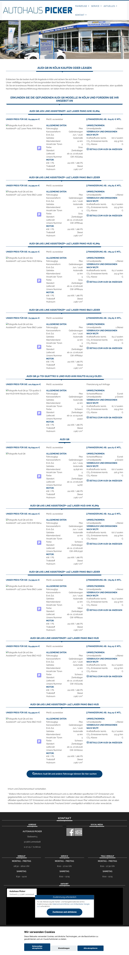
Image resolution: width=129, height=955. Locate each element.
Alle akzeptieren (90, 948)
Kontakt (80, 15)
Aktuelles (110, 6)
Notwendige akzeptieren (37, 947)
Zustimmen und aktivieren (65, 912)
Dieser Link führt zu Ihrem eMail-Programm (78, 832)
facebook (70, 832)
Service (95, 6)
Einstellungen (64, 948)
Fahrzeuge (81, 6)
